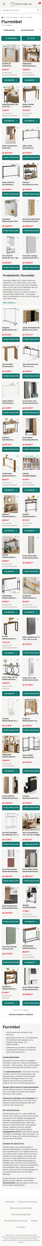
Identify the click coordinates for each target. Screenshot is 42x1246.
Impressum (10, 1201)
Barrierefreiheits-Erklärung (15, 1220)
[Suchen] (38, 10)
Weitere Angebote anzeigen (21, 1014)
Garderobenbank (27, 30)
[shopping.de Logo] (21, 4)
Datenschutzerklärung (27, 1201)
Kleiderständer (9, 30)
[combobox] (21, 10)
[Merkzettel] (38, 4)
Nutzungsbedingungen (21, 1214)
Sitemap (34, 1220)
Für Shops (21, 1227)
